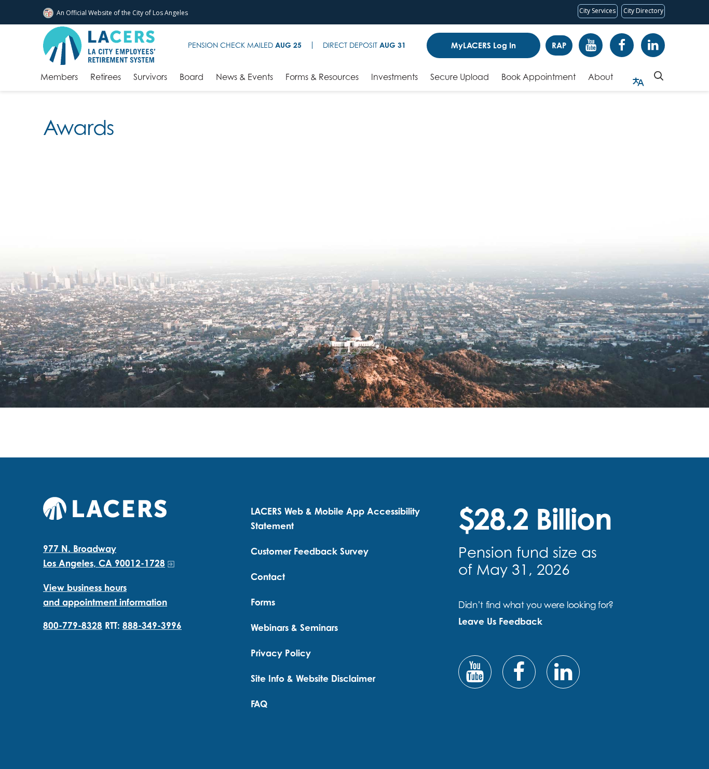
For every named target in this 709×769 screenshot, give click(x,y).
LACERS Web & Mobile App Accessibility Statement (335, 518)
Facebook (622, 45)
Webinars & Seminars (294, 627)
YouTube (591, 45)
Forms (263, 602)
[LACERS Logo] (99, 45)
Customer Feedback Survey (310, 551)
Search (658, 75)
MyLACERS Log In (483, 45)
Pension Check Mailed (245, 45)
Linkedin (653, 45)
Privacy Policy (281, 652)
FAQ (259, 703)
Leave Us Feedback (500, 621)
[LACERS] (105, 507)
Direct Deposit (364, 45)
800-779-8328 (72, 625)
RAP (559, 45)
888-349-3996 (152, 625)
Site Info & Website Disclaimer (313, 678)
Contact (268, 576)
